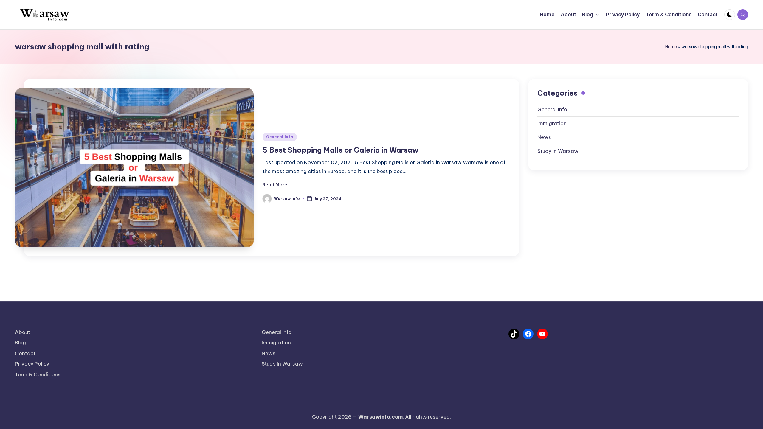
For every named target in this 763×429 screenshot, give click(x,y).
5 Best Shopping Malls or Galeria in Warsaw (340, 149)
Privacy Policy (32, 363)
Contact (25, 353)
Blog (20, 342)
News (544, 137)
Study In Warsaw (558, 151)
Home (671, 46)
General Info (279, 137)
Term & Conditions (38, 374)
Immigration (552, 123)
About (22, 332)
